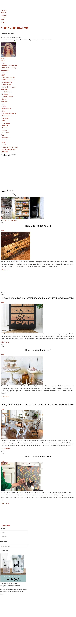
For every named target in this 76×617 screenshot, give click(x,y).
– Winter (3, 106)
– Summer (4, 101)
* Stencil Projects (6, 82)
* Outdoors (4, 128)
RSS (2, 20)
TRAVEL (3, 135)
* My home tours (6, 109)
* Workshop (4, 125)
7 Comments (5, 503)
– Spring (3, 99)
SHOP (3, 75)
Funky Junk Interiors (15, 27)
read (2, 230)
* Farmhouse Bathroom (8, 113)
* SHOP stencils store (8, 80)
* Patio (3, 120)
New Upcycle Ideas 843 (38, 350)
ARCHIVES (4, 152)
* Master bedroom (6, 116)
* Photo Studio (5, 123)
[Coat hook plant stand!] (22, 218)
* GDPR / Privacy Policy (8, 68)
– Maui (3, 142)
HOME (3, 58)
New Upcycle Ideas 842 (38, 456)
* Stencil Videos (6, 85)
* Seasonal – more (7, 96)
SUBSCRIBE (5, 70)
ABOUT (3, 60)
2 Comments (5, 270)
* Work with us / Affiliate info (9, 65)
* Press (3, 63)
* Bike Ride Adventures (8, 149)
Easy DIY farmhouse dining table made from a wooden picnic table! (38, 404)
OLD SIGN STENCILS (8, 77)
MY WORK (4, 89)
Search (2, 529)
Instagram (4, 15)
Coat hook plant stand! (8, 220)
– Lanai (3, 145)
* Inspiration (4, 130)
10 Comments (5, 448)
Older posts (5, 526)
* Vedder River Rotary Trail (9, 147)
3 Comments (5, 396)
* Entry (3, 111)
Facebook (4, 10)
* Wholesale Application (8, 87)
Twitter (3, 17)
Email (2, 22)
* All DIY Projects (6, 92)
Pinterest (3, 12)
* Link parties (5, 133)
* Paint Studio (5, 118)
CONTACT (4, 72)
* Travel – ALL (5, 137)
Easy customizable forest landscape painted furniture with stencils (38, 298)
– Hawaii (3, 140)
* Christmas (4, 94)
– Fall (2, 104)
